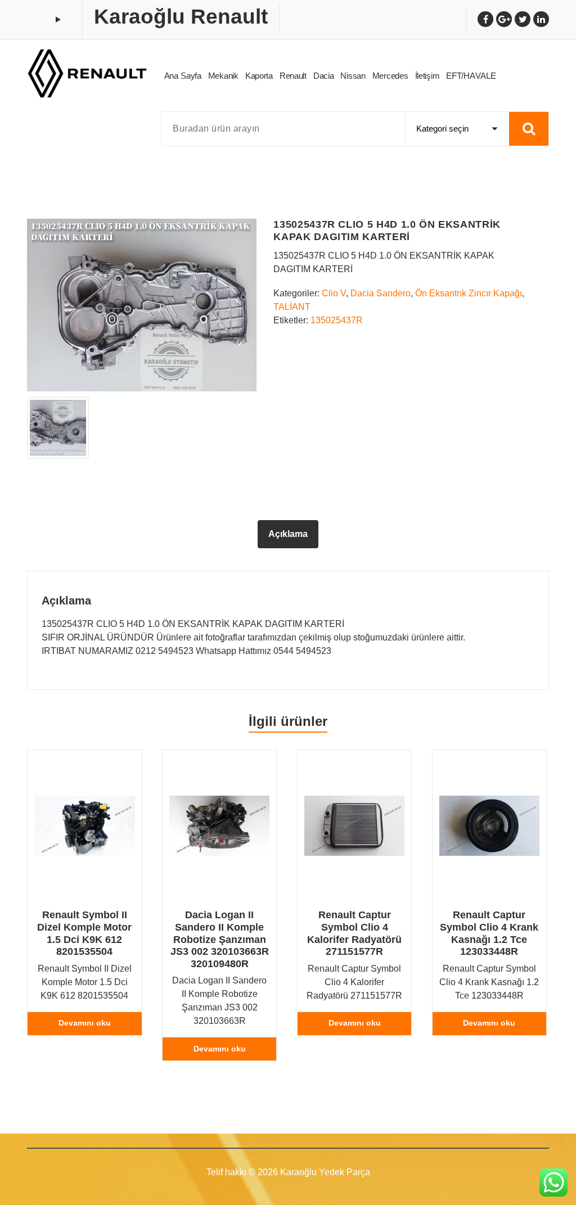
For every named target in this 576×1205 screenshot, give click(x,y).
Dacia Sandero (380, 293)
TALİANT (291, 307)
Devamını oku (84, 1022)
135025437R (336, 320)
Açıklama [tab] (288, 534)
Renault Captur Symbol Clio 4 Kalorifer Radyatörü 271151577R (354, 933)
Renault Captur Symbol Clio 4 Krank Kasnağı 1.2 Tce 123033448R (489, 933)
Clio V (334, 293)
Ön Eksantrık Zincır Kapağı (468, 293)
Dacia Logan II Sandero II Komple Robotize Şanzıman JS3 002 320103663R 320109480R (219, 939)
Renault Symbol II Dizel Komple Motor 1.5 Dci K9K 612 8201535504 (84, 933)
